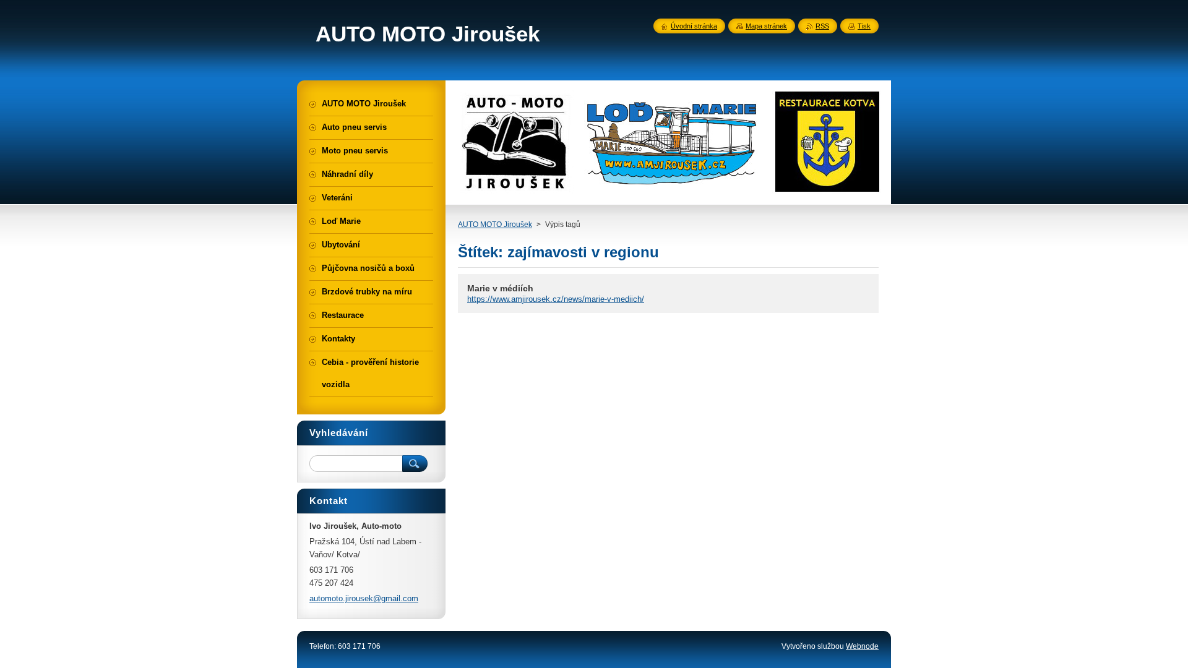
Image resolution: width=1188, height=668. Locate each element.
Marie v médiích (500, 288)
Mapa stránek (766, 26)
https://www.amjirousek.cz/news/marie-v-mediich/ (555, 299)
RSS (822, 26)
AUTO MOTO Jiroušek (495, 224)
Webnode (862, 646)
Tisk (864, 26)
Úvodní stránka (694, 26)
